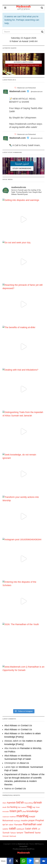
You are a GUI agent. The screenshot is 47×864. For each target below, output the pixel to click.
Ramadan (18, 824)
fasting (13, 807)
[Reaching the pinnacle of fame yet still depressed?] (23, 304)
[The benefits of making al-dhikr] (23, 347)
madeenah (6, 816)
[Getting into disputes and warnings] (23, 219)
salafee (5, 829)
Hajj (29, 806)
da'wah (37, 802)
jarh (19, 811)
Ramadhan (29, 824)
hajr (33, 807)
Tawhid (37, 833)
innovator (6, 811)
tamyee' (20, 832)
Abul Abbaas (10, 725)
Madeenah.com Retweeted (26, 88)
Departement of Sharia (15, 774)
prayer (31, 820)
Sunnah (6, 832)
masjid (32, 816)
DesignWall (23, 846)
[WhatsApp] (23, 861)
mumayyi (17, 821)
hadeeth (23, 807)
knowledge (32, 811)
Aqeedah (11, 802)
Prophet (39, 820)
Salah (28, 828)
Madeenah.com (17, 91)
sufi (39, 829)
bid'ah (20, 802)
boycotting (29, 803)
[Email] (37, 861)
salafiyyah (20, 829)
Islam (13, 811)
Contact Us (26, 725)
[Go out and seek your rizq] (23, 262)
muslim (24, 820)
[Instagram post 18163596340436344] (23, 559)
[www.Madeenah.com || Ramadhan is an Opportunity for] (23, 686)
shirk (34, 828)
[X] (16, 861)
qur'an (5, 824)
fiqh (19, 807)
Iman (38, 807)
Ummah (6, 836)
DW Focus (38, 844)
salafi (12, 828)
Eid (8, 807)
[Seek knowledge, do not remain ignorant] (23, 474)
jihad (24, 811)
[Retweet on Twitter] (15, 88)
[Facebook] (10, 861)
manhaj (22, 816)
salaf (39, 824)
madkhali (13, 816)
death (4, 807)
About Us (24, 763)
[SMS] (30, 861)
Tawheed (29, 832)
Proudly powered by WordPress (23, 849)
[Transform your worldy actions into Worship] (23, 516)
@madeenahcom (36, 91)
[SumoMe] (43, 861)
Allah (4, 803)
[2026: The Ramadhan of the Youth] (23, 644)
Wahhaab (12, 836)
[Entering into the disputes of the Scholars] (23, 601)
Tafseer (13, 833)
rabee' (11, 825)
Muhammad (8, 820)
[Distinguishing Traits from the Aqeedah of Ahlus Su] (23, 432)
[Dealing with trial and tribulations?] (23, 389)
